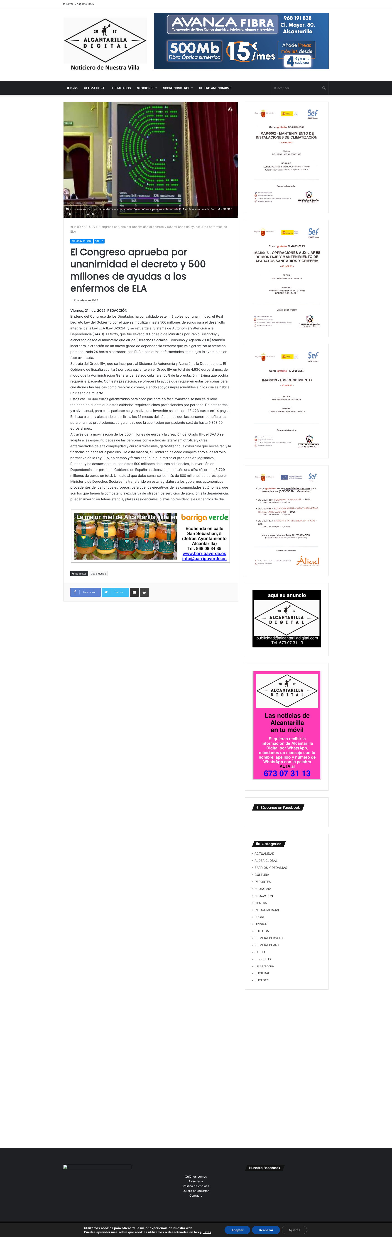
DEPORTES (263, 882)
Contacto (195, 1195)
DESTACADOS (121, 88)
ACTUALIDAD (264, 853)
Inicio (73, 88)
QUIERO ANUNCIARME (215, 88)
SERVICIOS (263, 959)
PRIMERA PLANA (81, 241)
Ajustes (294, 1230)
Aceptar (237, 1230)
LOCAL (260, 917)
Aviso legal (196, 1181)
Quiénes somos (196, 1176)
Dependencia (98, 573)
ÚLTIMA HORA (94, 88)
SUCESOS (262, 980)
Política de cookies (196, 1186)
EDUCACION (264, 896)
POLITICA (262, 931)
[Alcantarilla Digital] (105, 44)
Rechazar (266, 1230)
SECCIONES (145, 88)
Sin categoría (264, 966)
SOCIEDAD (262, 973)
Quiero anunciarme (196, 1191)
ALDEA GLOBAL (266, 860)
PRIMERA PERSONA (269, 938)
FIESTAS (261, 903)
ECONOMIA (263, 889)
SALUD (88, 227)
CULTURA (262, 875)
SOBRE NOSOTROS (176, 88)
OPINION (261, 924)
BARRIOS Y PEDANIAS (271, 867)
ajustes (205, 1232)
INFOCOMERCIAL (267, 910)
